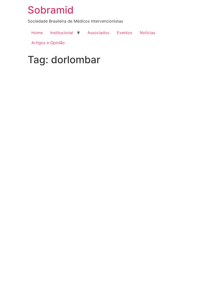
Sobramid (51, 10)
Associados (98, 32)
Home (37, 32)
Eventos (124, 32)
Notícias (147, 32)
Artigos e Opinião (48, 42)
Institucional (61, 32)
